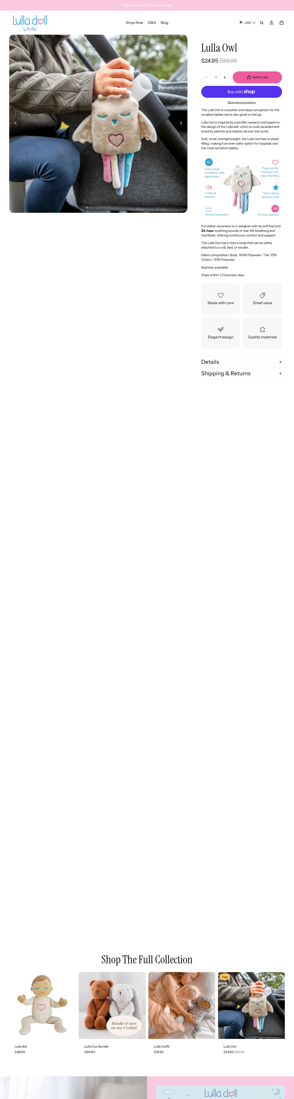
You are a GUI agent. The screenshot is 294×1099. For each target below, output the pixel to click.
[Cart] (282, 23)
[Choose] (138, 1032)
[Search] (262, 23)
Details (210, 362)
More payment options (242, 102)
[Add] (69, 1032)
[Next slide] (182, 124)
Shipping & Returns (225, 373)
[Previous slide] (14, 124)
